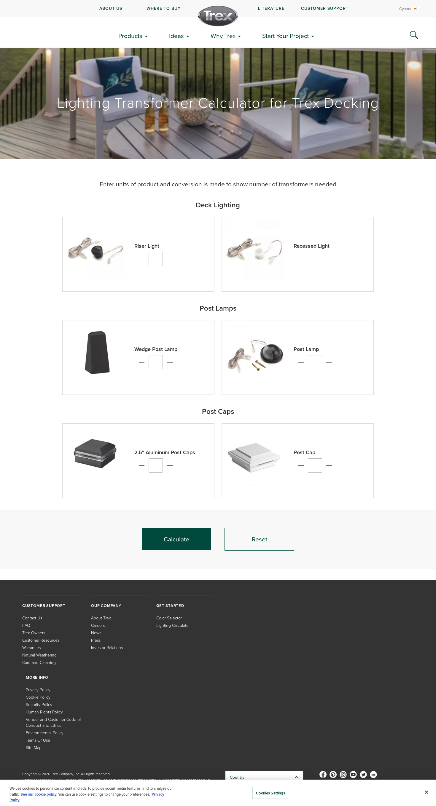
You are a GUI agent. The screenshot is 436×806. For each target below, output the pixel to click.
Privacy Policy (38, 689)
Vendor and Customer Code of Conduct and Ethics (53, 722)
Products (130, 35)
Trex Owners (33, 632)
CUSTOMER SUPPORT (325, 8)
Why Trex (223, 35)
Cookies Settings (270, 793)
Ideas (176, 35)
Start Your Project (285, 35)
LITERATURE (271, 8)
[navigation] (218, 8)
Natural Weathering (39, 655)
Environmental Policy (44, 732)
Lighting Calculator (173, 625)
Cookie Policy (38, 697)
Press (96, 640)
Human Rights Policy (44, 712)
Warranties (31, 647)
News (96, 632)
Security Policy (39, 704)
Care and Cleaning (39, 662)
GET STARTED (170, 605)
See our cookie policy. (38, 794)
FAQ (26, 625)
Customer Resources (40, 640)
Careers (98, 625)
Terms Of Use (38, 740)
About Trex (101, 618)
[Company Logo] (218, 16)
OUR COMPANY (106, 605)
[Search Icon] (414, 35)
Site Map (34, 747)
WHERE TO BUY (164, 8)
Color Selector (169, 618)
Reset (259, 539)
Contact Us (32, 618)
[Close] (426, 792)
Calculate (176, 539)
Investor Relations (107, 647)
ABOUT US (110, 8)
